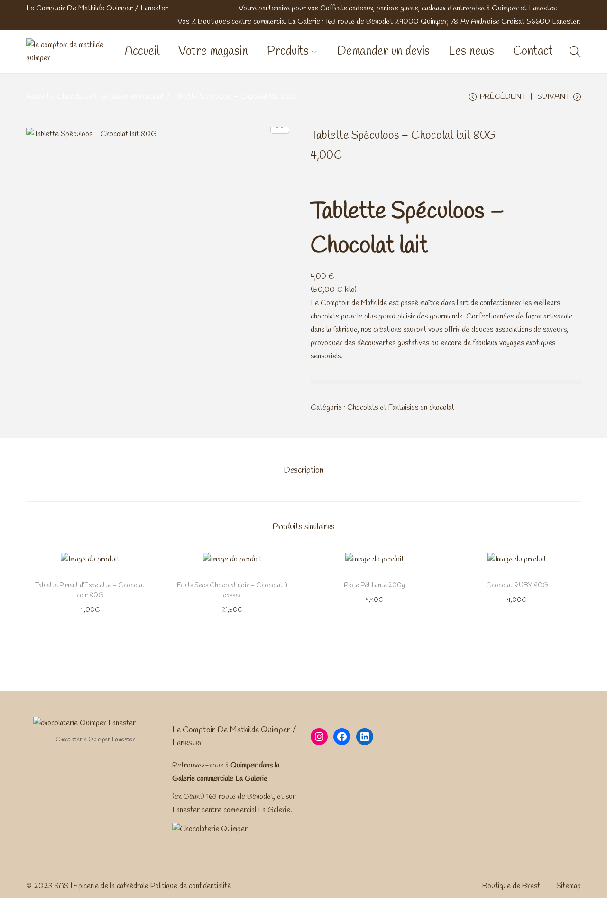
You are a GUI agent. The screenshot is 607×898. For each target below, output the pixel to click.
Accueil (37, 97)
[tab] (303, 470)
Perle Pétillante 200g (374, 585)
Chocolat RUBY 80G (517, 585)
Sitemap (568, 886)
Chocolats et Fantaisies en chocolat (110, 97)
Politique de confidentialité (190, 886)
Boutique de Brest (511, 886)
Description (303, 470)
